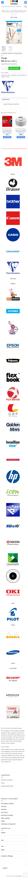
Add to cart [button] (7, 137)
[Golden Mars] (13, 427)
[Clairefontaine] (8, 87)
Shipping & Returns (7, 780)
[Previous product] (15, 14)
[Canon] (13, 218)
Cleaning (3, 806)
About (3, 783)
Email (3, 849)
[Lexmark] (13, 559)
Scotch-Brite (13, 668)
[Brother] (13, 201)
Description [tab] (5, 99)
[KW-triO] (13, 526)
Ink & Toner (4, 812)
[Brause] (13, 185)
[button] (2, 2)
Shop (7, 10)
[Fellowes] (13, 360)
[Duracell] (13, 294)
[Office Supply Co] (13, 576)
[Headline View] (13, 443)
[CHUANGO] (13, 251)
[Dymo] (13, 311)
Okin (13, 603)
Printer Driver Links (7, 786)
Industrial (3, 809)
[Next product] (12, 14)
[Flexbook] (13, 377)
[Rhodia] (13, 635)
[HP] (13, 476)
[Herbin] (13, 460)
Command (13, 278)
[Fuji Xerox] (13, 393)
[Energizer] (13, 327)
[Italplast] (13, 509)
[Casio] (13, 234)
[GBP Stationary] (13, 410)
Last (2, 846)
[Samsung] (13, 652)
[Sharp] (13, 679)
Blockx (13, 174)
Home (2, 10)
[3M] (13, 161)
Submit (5, 868)
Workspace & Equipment (8, 824)
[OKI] (13, 592)
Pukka (13, 625)
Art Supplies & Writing (16, 10)
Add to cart (14, 68)
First (2, 840)
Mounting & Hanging (7, 815)
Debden (13, 283)
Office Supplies (5, 818)
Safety (3, 821)
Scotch (13, 663)
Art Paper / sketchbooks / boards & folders (14, 11)
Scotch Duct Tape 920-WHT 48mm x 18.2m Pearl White (20, 132)
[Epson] (13, 344)
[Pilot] (13, 614)
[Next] (25, 32)
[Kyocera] (13, 543)
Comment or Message (7, 856)
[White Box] (13, 712)
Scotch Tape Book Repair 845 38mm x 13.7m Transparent (7, 132)
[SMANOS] (13, 695)
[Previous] (3, 32)
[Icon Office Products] (13, 493)
